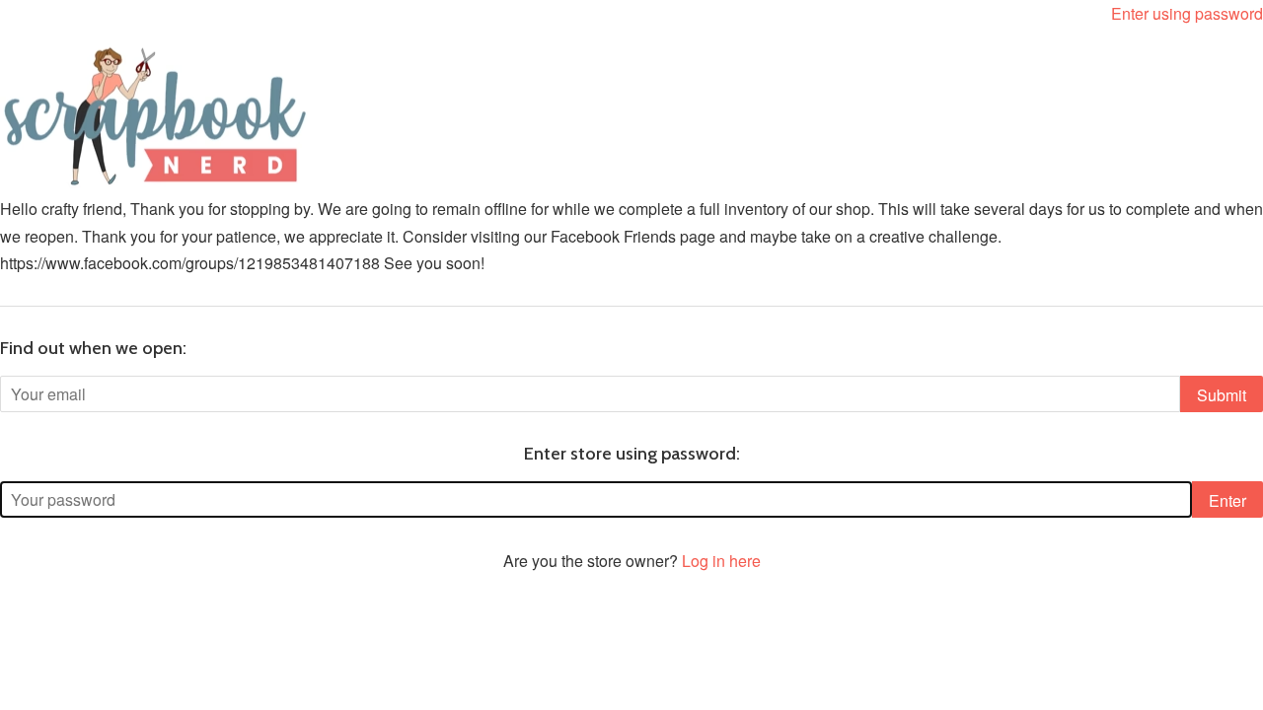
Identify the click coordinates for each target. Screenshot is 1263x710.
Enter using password (1187, 13)
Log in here (721, 560)
